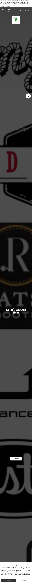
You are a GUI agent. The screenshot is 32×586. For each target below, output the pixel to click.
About (8, 9)
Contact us (11, 11)
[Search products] (28, 96)
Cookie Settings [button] (16, 584)
